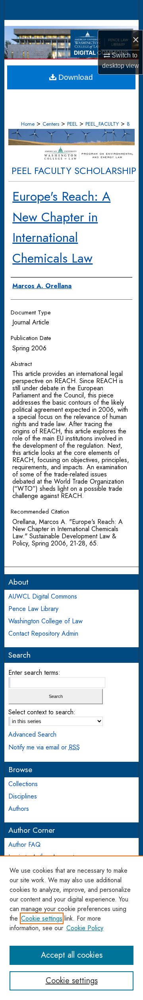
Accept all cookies (71, 955)
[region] (71, 928)
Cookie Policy (84, 928)
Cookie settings (41, 918)
